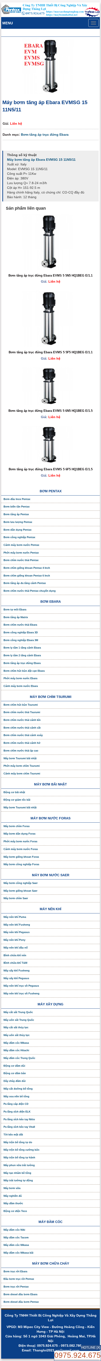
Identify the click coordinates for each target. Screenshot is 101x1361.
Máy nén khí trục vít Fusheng (21, 993)
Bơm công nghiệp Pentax (19, 537)
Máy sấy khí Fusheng (17, 970)
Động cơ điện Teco (15, 1211)
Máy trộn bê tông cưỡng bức (21, 1149)
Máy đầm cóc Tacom (16, 1237)
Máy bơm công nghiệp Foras (21, 864)
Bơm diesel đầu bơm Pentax (21, 1301)
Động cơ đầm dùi (14, 1065)
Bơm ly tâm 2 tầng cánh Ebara (22, 655)
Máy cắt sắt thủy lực (16, 1027)
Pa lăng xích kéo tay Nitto (19, 1119)
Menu (7, 23)
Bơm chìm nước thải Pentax (21, 560)
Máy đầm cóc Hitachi (16, 1050)
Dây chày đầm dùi (15, 1081)
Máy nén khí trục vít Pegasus (21, 985)
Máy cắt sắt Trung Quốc (18, 1012)
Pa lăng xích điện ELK (17, 1111)
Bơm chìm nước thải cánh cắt (22, 727)
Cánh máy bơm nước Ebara (21, 686)
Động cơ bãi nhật (14, 792)
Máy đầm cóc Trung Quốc (19, 1058)
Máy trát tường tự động (18, 1180)
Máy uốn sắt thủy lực (17, 1035)
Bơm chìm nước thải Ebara (20, 624)
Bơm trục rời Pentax (16, 1286)
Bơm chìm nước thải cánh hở (22, 742)
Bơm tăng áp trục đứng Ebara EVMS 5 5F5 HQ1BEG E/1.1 (51, 352)
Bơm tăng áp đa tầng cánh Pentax (25, 583)
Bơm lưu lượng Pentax (18, 522)
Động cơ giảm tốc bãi (17, 799)
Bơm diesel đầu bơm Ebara (20, 1294)
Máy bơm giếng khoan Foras (21, 856)
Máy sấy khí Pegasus (16, 978)
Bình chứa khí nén (15, 955)
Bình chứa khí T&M (15, 962)
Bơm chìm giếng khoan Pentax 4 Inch (27, 567)
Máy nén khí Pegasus (17, 932)
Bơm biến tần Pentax (17, 506)
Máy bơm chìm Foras (17, 826)
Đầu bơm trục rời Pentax (19, 1278)
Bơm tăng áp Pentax (16, 514)
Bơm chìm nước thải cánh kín (22, 720)
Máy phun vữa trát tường (19, 1165)
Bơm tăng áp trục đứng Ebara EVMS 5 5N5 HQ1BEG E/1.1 (50, 275)
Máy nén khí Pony (14, 939)
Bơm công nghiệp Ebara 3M (21, 640)
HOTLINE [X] (91, 1347)
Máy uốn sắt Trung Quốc (19, 1019)
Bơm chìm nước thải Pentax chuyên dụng (30, 590)
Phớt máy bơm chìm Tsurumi (22, 765)
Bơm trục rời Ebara (15, 1271)
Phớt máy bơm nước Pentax (21, 552)
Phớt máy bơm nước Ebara (20, 678)
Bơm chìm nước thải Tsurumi (22, 712)
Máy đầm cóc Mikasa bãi (18, 1252)
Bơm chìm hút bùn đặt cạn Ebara (24, 670)
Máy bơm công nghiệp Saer (21, 883)
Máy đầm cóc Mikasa (16, 1042)
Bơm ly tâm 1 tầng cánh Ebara (22, 647)
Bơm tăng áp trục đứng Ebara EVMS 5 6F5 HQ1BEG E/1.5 (51, 469)
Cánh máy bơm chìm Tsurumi (22, 773)
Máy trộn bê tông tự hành (19, 1157)
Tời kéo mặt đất (13, 1134)
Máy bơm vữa (12, 1188)
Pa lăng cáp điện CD (16, 1103)
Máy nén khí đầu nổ (16, 947)
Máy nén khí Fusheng (17, 924)
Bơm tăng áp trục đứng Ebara (45, 134)
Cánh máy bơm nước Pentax (21, 545)
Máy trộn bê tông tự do (18, 1142)
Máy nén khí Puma (15, 917)
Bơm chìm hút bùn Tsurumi (21, 704)
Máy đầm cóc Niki (14, 1229)
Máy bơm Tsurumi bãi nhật (20, 758)
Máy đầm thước (13, 1203)
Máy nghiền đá (13, 1195)
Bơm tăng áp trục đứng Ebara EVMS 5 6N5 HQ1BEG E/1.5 (50, 410)
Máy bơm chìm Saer (16, 898)
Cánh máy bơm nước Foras (21, 849)
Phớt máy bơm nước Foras (20, 841)
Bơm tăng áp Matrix (16, 617)
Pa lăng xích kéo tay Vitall (19, 1126)
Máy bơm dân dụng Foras (19, 833)
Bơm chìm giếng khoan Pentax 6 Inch (27, 575)
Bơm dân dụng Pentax (17, 529)
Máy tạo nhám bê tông (17, 1172)
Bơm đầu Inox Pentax (17, 499)
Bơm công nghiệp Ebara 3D (21, 632)
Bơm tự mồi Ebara (15, 609)
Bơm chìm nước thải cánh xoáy (23, 735)
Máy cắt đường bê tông (18, 1088)
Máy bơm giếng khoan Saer (20, 890)
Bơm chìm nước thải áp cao (21, 750)
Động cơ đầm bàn (15, 1073)
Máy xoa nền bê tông (16, 1096)
